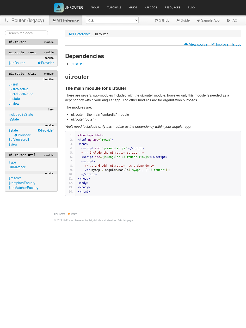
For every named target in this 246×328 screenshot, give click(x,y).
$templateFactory (22, 182)
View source (198, 44)
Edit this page (125, 220)
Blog (191, 7)
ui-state (14, 98)
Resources (172, 7)
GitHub (163, 20)
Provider (47, 62)
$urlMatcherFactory (23, 187)
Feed (74, 214)
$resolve (15, 178)
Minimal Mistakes (107, 220)
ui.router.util (22, 155)
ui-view (14, 103)
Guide (133, 7)
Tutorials (114, 7)
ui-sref (13, 84)
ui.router (17, 42)
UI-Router (73, 7)
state (77, 64)
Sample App (210, 20)
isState (14, 119)
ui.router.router (24, 52)
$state (13, 130)
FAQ (233, 20)
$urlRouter (17, 62)
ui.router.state (23, 73)
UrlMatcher (17, 166)
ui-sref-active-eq (21, 93)
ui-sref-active (18, 88)
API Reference (67, 20)
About (95, 7)
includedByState (21, 114)
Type (12, 162)
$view (13, 144)
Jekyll (92, 220)
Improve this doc (228, 44)
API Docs (151, 7)
